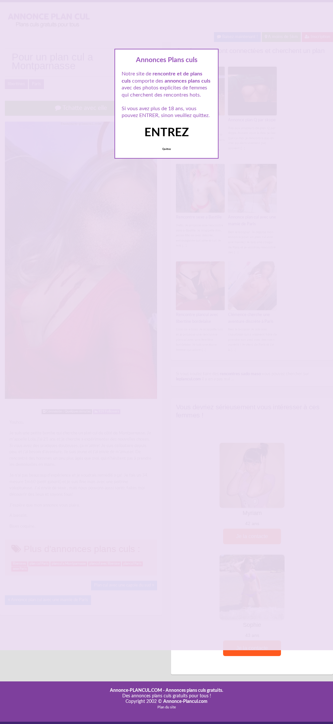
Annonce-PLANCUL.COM (136, 690)
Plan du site (166, 707)
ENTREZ (166, 132)
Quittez (166, 149)
